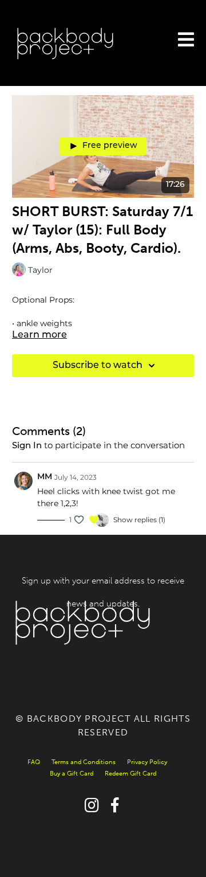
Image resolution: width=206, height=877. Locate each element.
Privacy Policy (147, 762)
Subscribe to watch (97, 365)
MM (44, 477)
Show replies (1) (139, 519)
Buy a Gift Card (71, 773)
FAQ (33, 762)
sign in (27, 446)
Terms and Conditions (84, 762)
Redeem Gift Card (130, 773)
